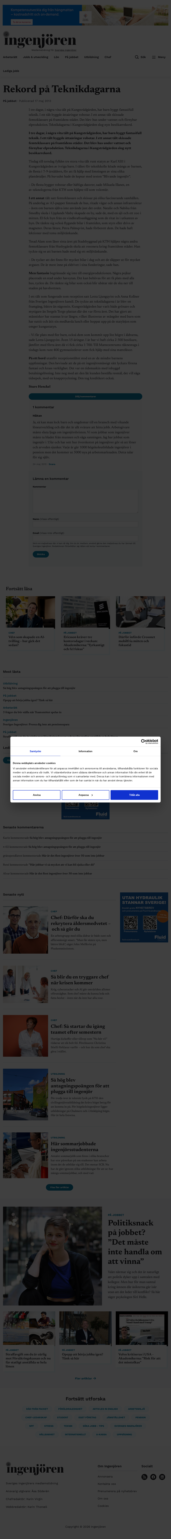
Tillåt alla (134, 794)
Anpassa (83, 794)
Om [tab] (135, 751)
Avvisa (37, 794)
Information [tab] (85, 751)
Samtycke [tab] (35, 751)
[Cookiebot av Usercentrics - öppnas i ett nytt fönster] (143, 741)
